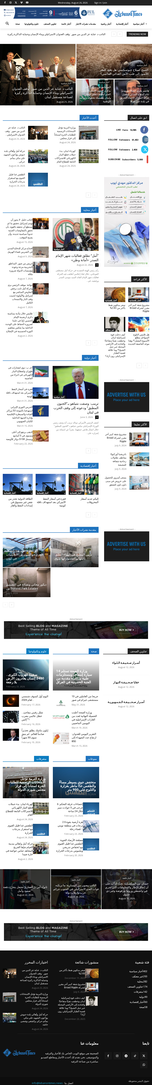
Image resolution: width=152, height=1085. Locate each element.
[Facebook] (5, 3)
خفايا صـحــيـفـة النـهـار (126, 682)
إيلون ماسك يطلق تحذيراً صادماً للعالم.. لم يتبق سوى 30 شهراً (35, 734)
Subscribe (114, 159)
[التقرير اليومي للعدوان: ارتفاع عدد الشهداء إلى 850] (61, 738)
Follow (112, 139)
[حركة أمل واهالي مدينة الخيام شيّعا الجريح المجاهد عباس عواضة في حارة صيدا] (41, 848)
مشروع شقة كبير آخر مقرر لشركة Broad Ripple (138, 308)
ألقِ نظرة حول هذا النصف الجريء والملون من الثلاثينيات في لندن (24, 554)
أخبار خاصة (25, 882)
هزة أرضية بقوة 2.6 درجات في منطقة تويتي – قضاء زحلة (70, 825)
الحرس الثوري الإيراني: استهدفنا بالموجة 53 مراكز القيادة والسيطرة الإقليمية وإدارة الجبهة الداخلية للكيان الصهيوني (20, 414)
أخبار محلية (89, 210)
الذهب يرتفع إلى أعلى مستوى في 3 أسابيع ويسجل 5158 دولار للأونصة (19, 436)
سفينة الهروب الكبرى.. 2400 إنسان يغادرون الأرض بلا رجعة (25, 678)
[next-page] (88, 195)
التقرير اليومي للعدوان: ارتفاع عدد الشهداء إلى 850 (84, 737)
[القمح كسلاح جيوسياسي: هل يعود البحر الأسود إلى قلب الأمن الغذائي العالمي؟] (114, 61)
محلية (131, 330)
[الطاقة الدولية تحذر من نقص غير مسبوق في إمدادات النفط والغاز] (18, 484)
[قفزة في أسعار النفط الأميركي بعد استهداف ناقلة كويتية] (41, 393)
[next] (113, 34)
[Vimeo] (21, 3)
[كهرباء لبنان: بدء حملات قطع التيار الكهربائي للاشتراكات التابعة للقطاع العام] (89, 156)
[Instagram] (10, 3)
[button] (7, 24)
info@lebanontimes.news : (48, 1083)
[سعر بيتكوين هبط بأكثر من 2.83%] (114, 294)
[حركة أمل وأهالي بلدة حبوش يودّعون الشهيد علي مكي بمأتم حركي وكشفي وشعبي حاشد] (38, 156)
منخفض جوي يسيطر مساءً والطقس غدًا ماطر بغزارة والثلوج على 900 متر (77, 785)
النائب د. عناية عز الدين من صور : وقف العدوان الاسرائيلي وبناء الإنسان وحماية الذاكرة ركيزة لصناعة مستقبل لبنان (34, 977)
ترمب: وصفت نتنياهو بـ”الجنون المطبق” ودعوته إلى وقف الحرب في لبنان (76, 408)
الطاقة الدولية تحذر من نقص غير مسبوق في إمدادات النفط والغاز (20, 502)
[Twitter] (16, 3)
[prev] (119, 34)
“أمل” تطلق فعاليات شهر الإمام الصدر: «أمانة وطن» (77, 258)
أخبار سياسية (66, 83)
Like (118, 129)
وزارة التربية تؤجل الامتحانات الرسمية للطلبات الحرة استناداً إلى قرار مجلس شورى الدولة (26, 784)
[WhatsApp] (143, 1064)
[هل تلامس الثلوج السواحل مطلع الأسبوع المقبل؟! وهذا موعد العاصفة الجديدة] (138, 324)
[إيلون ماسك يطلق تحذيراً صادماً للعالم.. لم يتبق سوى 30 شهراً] (11, 735)
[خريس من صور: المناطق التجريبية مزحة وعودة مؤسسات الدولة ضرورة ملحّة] (41, 267)
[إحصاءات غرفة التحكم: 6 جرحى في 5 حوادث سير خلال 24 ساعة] (91, 808)
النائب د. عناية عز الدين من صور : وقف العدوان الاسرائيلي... (15, 131)
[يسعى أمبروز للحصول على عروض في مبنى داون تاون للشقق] (139, 483)
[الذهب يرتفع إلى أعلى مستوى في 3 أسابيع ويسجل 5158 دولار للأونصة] (41, 436)
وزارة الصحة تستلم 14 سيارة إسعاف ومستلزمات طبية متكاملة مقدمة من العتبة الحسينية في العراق (74, 676)
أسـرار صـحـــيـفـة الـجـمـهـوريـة (126, 702)
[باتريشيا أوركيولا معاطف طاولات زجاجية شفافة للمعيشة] (139, 459)
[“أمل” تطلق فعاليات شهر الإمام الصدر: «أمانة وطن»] (76, 234)
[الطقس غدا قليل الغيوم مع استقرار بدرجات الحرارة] (38, 180)
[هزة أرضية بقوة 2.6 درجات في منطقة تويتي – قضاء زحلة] (91, 826)
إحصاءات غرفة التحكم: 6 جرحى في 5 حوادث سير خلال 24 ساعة (70, 808)
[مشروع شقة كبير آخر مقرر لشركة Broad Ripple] (138, 294)
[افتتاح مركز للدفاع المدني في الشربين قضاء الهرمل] (41, 252)
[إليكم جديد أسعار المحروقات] (84, 484)
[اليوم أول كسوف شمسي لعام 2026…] (11, 701)
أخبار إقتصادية (9, 493)
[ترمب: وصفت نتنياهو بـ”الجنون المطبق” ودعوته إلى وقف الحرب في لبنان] (76, 382)
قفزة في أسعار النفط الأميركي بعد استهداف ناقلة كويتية (19, 393)
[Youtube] (27, 3)
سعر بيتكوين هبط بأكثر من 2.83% (116, 307)
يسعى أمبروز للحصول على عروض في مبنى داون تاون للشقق (115, 481)
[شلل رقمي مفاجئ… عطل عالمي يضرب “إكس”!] (11, 717)
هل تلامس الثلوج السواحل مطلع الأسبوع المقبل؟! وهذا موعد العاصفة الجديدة (138, 339)
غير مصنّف (109, 330)
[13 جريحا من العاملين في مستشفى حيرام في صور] (61, 701)
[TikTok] (134, 1055)
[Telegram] (126, 1055)
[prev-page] (94, 195)
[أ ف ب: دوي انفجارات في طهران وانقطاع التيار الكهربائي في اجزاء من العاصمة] (41, 371)
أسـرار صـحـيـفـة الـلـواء (126, 662)
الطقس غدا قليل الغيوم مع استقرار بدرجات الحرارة (16, 178)
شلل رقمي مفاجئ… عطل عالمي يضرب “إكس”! (32, 716)
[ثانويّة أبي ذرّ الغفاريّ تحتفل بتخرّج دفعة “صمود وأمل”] (25, 889)
